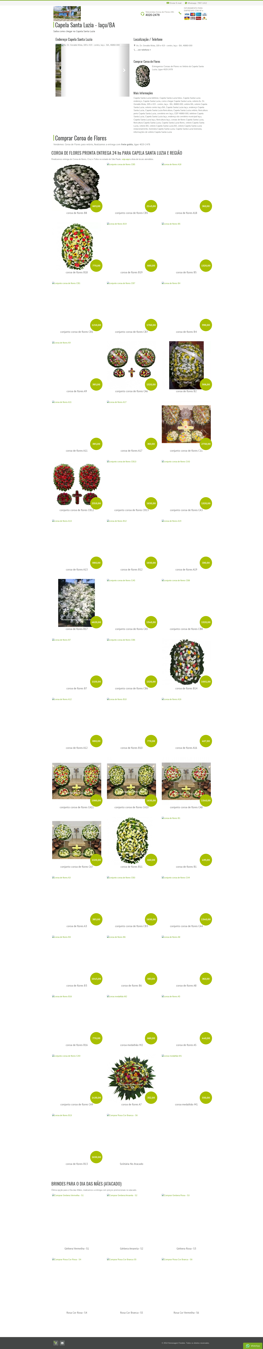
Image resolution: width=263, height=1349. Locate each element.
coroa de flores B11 (131, 835)
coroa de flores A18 (186, 181)
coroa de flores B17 (77, 597)
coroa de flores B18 (77, 240)
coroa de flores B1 (186, 835)
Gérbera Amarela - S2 (131, 1216)
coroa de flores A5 (186, 1013)
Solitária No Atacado (131, 1132)
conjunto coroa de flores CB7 (131, 300)
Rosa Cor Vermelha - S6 (186, 1281)
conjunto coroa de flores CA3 (186, 478)
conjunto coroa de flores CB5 (131, 181)
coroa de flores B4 (186, 300)
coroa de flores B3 (76, 954)
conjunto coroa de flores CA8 (186, 775)
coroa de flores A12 (77, 716)
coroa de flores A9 (77, 359)
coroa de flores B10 (131, 716)
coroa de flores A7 (131, 1072)
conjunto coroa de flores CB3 (131, 894)
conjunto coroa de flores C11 (186, 419)
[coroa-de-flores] (65, 76)
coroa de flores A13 (77, 538)
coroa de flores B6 (131, 954)
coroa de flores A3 (77, 894)
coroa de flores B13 (77, 1132)
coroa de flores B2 (186, 359)
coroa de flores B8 (76, 181)
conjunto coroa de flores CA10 (131, 775)
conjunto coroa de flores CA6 (131, 359)
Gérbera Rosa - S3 (186, 1216)
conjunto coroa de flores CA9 (76, 1072)
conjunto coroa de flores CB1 (76, 300)
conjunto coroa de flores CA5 (131, 597)
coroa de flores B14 (186, 656)
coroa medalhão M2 (131, 1013)
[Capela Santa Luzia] (67, 13)
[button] (61, 45)
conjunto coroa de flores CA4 (186, 894)
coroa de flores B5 (186, 240)
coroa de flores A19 (186, 538)
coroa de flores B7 (76, 656)
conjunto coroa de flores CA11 (77, 775)
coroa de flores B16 (77, 1013)
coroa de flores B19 (131, 240)
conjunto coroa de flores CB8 (186, 597)
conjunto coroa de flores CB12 (77, 478)
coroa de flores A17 (131, 419)
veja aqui (126, 127)
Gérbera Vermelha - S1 (77, 1216)
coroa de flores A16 (186, 716)
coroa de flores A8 (186, 954)
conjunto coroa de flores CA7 (76, 835)
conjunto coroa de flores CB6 (131, 656)
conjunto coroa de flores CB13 (131, 478)
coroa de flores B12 (131, 538)
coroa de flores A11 (77, 419)
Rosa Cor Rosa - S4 (76, 1281)
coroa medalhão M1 (186, 1072)
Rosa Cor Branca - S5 (131, 1281)
